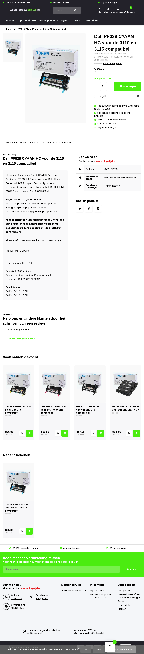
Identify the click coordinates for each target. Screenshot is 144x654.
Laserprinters (92, 20)
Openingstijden (106, 161)
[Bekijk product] (29, 433)
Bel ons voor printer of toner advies (101, 596)
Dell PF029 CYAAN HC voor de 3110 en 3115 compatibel (40, 29)
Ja (86, 649)
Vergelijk (102, 96)
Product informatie (15, 142)
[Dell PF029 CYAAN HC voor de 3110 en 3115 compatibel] (18, 482)
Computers (9, 20)
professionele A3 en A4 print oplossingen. (44, 20)
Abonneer (132, 569)
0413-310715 (111, 169)
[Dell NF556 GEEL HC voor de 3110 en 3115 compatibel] (18, 384)
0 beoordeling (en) (112, 63)
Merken (122, 609)
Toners (76, 20)
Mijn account (97, 590)
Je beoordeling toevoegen (21, 338)
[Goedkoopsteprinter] (25, 10)
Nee (99, 649)
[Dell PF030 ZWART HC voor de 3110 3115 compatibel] (90, 384)
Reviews (34, 142)
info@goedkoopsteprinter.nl (120, 177)
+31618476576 (112, 186)
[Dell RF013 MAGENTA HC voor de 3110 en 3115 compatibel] (54, 384)
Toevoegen (129, 86)
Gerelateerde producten (57, 142)
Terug (8, 29)
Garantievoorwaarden (73, 590)
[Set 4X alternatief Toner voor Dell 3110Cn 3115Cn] (125, 384)
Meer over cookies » (121, 649)
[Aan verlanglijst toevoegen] (138, 96)
